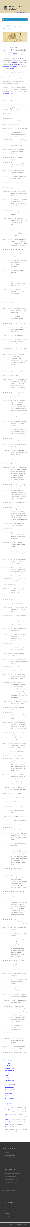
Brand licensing (9, 1160)
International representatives (12, 1173)
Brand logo (7, 1065)
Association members (10, 1176)
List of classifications (10, 1095)
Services (7, 1078)
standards (20, 58)
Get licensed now (7, 93)
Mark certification (9, 1070)
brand (14, 66)
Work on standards (10, 1089)
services (12, 54)
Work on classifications (11, 1098)
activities (11, 64)
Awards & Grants (9, 1121)
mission (12, 68)
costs (25, 62)
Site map (7, 1213)
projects (18, 64)
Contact (7, 1216)
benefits (15, 62)
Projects (7, 1116)
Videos (6, 1129)
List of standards (9, 1087)
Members (7, 1119)
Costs (6, 1075)
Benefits (7, 1073)
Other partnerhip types (11, 1182)
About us (7, 1107)
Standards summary (10, 1084)
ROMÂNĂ (19, 12)
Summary (7, 1063)
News (6, 1126)
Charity (6, 1124)
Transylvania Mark (9, 1068)
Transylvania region (10, 1155)
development (5, 66)
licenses (15, 53)
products (4, 54)
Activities (7, 1114)
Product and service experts (12, 1179)
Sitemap (7, 1131)
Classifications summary (11, 1093)
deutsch (25, 12)
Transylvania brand (10, 1110)
